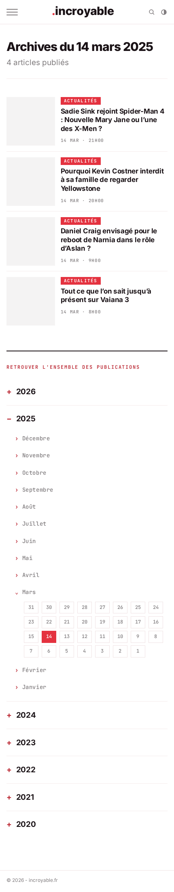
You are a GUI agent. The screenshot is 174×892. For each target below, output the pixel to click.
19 (102, 622)
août (29, 506)
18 (120, 622)
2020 (26, 824)
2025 (26, 418)
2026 (26, 391)
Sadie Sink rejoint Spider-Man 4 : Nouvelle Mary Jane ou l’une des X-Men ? (113, 120)
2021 (25, 797)
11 (102, 636)
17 (138, 622)
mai (27, 558)
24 (156, 607)
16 (156, 622)
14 (49, 636)
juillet (34, 523)
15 (31, 636)
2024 (26, 715)
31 (31, 607)
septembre (37, 489)
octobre (34, 472)
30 (49, 607)
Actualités (81, 101)
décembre (36, 438)
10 (120, 636)
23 (31, 622)
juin (29, 541)
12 (84, 636)
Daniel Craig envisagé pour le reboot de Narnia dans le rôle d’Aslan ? (109, 239)
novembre (36, 455)
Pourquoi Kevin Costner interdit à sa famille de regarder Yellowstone (112, 179)
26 (120, 607)
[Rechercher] (151, 12)
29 (67, 607)
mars (29, 592)
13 (67, 636)
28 (84, 607)
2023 (26, 742)
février (34, 670)
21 (67, 622)
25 (138, 607)
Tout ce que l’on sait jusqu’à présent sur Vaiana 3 (106, 295)
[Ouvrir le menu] (12, 12)
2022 (26, 769)
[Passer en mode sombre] (164, 12)
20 (84, 622)
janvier (34, 687)
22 (49, 622)
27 (102, 607)
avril (31, 575)
